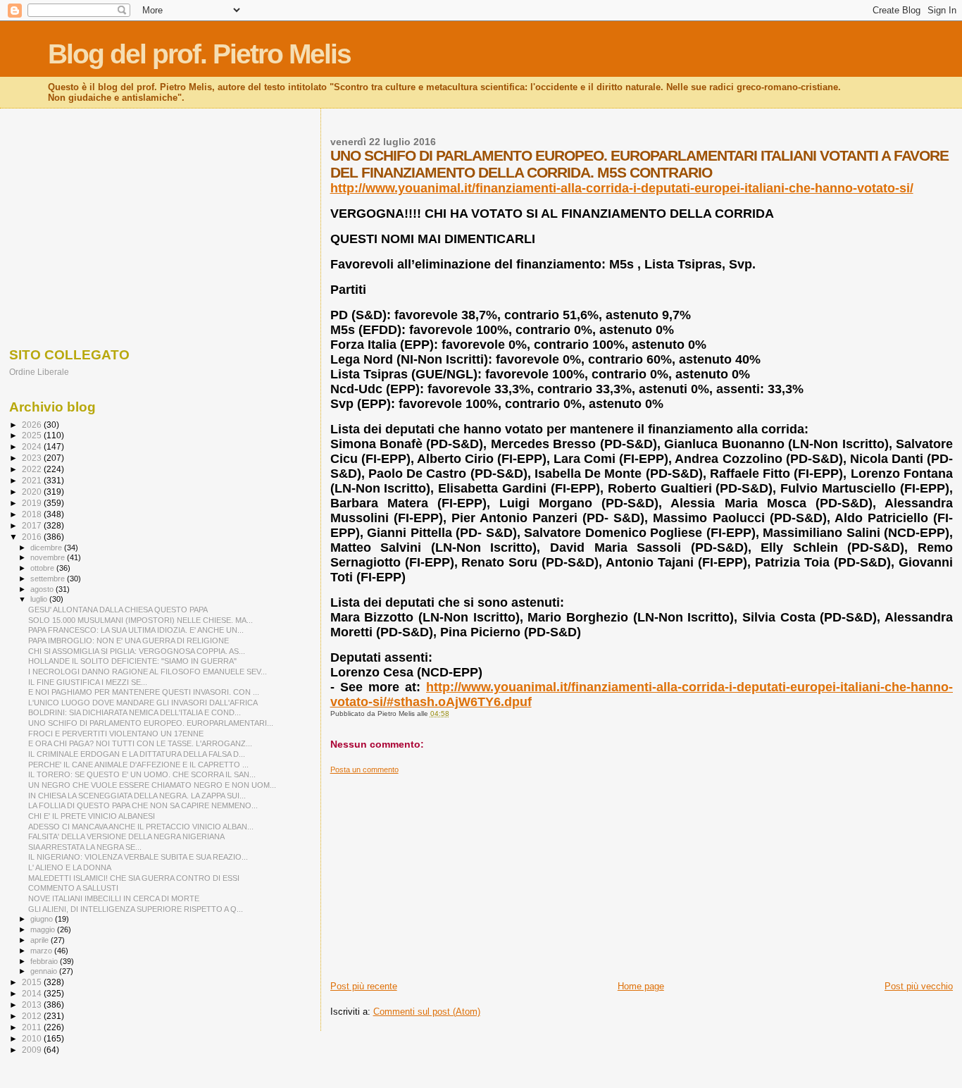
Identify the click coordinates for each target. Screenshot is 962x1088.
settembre (48, 578)
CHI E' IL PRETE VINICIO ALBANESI (91, 816)
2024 (33, 446)
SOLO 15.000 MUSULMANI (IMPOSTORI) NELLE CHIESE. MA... (140, 620)
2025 (33, 435)
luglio (39, 599)
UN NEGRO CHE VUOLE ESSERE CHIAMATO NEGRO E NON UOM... (152, 785)
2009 (33, 1049)
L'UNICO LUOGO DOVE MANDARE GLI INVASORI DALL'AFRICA (143, 702)
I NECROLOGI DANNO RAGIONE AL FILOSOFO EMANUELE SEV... (147, 671)
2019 (33, 502)
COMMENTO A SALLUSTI (73, 888)
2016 (33, 536)
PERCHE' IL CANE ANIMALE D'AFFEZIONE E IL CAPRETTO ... (138, 764)
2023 (33, 457)
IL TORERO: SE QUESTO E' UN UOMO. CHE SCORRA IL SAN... (142, 774)
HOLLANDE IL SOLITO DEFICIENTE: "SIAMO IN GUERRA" (132, 661)
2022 (33, 469)
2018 (33, 514)
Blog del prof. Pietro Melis (199, 54)
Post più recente (363, 986)
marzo (42, 950)
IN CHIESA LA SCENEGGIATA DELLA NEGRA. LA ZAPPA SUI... (137, 795)
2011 (33, 1027)
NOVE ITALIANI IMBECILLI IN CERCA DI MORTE (113, 898)
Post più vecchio (919, 986)
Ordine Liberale (39, 371)
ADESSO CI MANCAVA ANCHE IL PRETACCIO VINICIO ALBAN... (141, 826)
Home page (641, 986)
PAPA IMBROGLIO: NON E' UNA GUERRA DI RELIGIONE (128, 640)
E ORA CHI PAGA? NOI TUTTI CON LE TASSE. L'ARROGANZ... (140, 743)
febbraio (45, 961)
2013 (33, 1004)
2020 (33, 491)
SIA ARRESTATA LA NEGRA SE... (85, 847)
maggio (43, 929)
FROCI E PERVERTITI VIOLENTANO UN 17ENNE (116, 733)
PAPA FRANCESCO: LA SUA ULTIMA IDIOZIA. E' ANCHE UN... (136, 630)
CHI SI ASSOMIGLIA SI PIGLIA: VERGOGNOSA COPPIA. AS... (136, 651)
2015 (33, 982)
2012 (33, 1015)
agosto (43, 589)
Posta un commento (364, 769)
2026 (33, 424)
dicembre (47, 547)
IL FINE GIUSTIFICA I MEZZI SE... (87, 682)
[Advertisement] (641, 873)
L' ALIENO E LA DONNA (69, 867)
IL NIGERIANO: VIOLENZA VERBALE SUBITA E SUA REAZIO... (138, 857)
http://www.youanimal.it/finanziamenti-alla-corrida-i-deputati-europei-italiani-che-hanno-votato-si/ (621, 188)
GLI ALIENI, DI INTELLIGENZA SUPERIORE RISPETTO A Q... (135, 909)
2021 (33, 480)
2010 (33, 1038)
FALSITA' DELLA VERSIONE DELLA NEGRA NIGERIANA (126, 836)
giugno (42, 919)
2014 (33, 993)
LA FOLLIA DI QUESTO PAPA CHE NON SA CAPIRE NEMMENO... (143, 805)
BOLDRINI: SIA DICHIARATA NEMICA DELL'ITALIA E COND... (134, 712)
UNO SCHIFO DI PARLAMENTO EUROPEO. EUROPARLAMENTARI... (150, 723)
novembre (48, 557)
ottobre (43, 568)
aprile (40, 940)
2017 (33, 525)
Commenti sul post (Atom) (426, 1011)
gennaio (44, 971)
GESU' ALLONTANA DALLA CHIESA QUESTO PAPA (118, 609)
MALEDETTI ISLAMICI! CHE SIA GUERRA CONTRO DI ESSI (133, 878)
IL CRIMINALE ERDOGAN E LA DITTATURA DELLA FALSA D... (136, 754)
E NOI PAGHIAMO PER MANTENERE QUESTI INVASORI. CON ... (143, 692)
